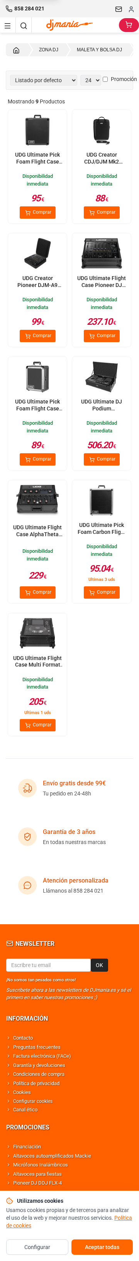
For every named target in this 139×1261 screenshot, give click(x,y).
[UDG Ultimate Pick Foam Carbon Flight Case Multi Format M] (101, 501)
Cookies (22, 1092)
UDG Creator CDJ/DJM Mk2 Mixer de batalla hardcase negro (102, 165)
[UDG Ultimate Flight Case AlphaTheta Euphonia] (37, 501)
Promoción (124, 79)
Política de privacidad (36, 1083)
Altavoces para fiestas (37, 1174)
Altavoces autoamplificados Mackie (52, 1156)
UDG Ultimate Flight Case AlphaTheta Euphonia (37, 534)
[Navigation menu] (7, 25)
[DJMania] (75, 25)
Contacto (23, 1038)
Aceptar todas (102, 1247)
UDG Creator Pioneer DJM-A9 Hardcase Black (37, 285)
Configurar (37, 1247)
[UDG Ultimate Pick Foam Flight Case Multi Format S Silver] (37, 377)
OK (99, 965)
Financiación (27, 1147)
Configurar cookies (33, 1101)
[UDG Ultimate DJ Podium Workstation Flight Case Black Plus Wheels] (101, 377)
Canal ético (25, 1109)
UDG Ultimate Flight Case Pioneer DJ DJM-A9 (101, 285)
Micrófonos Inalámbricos (40, 1165)
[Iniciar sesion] (131, 9)
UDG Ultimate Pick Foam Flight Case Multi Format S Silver (37, 411)
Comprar (41, 212)
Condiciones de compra (38, 1074)
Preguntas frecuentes (37, 1047)
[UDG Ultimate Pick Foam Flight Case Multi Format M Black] (37, 131)
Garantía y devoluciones (39, 1065)
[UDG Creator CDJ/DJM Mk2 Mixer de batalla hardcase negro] (101, 131)
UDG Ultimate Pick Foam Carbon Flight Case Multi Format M (102, 535)
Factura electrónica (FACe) (42, 1056)
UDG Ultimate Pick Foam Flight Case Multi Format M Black (37, 165)
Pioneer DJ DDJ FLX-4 (37, 1183)
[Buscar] (23, 25)
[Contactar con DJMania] (119, 9)
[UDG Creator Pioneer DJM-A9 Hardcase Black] (37, 254)
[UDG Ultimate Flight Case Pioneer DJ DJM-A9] (101, 254)
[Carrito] (129, 25)
